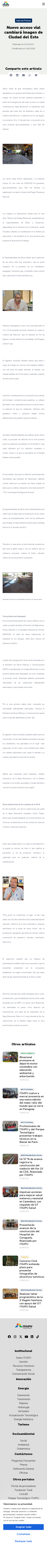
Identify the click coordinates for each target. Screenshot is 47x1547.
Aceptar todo (23, 1527)
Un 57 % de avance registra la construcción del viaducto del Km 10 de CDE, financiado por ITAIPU (31, 1167)
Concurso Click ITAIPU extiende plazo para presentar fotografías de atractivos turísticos (31, 1268)
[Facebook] (9, 1337)
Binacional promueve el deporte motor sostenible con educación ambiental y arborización (28, 1067)
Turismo (24, 1257)
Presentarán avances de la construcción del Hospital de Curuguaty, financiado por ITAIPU (29, 1234)
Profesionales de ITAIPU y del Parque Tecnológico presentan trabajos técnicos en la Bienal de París (31, 1134)
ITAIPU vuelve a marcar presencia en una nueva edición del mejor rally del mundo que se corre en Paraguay (31, 1101)
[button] (43, 4)
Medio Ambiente (27, 1053)
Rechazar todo (23, 1541)
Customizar (23, 1534)
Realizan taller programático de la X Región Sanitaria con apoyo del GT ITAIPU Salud (31, 1300)
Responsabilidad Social (31, 1155)
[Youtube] (26, 1337)
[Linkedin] (32, 1337)
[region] (23, 1523)
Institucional (27, 1089)
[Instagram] (15, 1337)
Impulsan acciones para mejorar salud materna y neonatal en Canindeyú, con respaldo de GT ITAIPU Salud (31, 1200)
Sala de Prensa (23, 20)
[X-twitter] (20, 1337)
